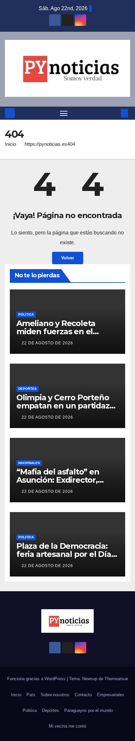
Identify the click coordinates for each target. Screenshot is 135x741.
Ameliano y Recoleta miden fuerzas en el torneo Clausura (55, 331)
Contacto (83, 694)
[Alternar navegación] (64, 113)
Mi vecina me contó (67, 726)
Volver (67, 257)
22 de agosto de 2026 (47, 343)
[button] (115, 113)
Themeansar (116, 678)
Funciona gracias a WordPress (37, 678)
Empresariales (110, 694)
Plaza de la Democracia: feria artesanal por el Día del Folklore (63, 554)
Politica (26, 314)
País (31, 694)
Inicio (10, 144)
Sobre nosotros (55, 694)
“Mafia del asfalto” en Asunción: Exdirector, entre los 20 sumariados (62, 480)
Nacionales (29, 463)
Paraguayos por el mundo (88, 710)
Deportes (27, 388)
